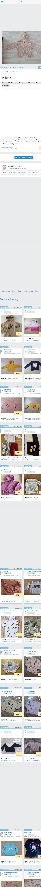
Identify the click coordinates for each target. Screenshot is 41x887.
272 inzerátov (4, 340)
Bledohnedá (5, 85)
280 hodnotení (36, 681)
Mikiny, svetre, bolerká (17, 67)
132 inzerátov (4, 641)
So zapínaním (23, 83)
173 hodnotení (12, 760)
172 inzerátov (4, 601)
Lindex (38, 83)
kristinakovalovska (30, 758)
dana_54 (3, 679)
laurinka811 (28, 338)
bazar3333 (3, 639)
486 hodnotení (36, 862)
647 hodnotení (12, 862)
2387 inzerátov (28, 681)
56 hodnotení (35, 459)
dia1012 (27, 600)
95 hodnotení (21, 168)
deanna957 (4, 758)
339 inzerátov (28, 340)
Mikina (4, 83)
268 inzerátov (28, 459)
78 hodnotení (35, 601)
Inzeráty (2, 67)
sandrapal (27, 639)
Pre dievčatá (14, 83)
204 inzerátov (4, 681)
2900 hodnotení (37, 641)
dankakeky (28, 679)
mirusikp (3, 338)
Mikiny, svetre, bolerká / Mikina (11, 291)
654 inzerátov (4, 862)
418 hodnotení (36, 340)
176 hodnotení (12, 681)
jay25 (26, 861)
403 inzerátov (28, 601)
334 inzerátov (4, 459)
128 (9, 83)
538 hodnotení (36, 760)
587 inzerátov (28, 862)
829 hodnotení (12, 340)
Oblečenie (7, 67)
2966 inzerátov (28, 641)
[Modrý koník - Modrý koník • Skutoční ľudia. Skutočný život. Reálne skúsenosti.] (20, 2)
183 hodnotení (12, 601)
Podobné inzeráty (9, 299)
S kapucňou (31, 83)
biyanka (27, 457)
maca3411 (3, 600)
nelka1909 (11, 166)
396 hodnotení (12, 459)
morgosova (4, 457)
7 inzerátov (12, 168)
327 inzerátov (4, 760)
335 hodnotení (12, 641)
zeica (2, 861)
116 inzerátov (28, 760)
